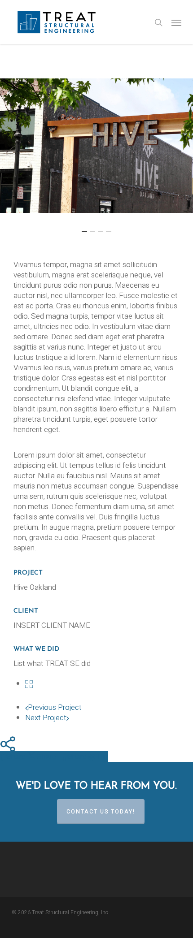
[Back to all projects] (29, 683)
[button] (176, 22)
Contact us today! (100, 812)
